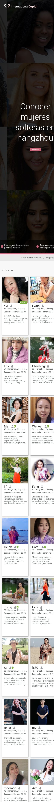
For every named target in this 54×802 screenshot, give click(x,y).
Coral (35, 547)
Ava (34, 788)
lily (34, 728)
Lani (35, 607)
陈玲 (35, 668)
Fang (35, 487)
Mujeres (50, 257)
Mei (6, 426)
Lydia (36, 306)
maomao (10, 788)
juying (8, 607)
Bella (7, 728)
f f (5, 487)
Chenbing (38, 366)
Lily (6, 366)
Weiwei (37, 426)
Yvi (6, 306)
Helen (8, 547)
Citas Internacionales (31, 257)
